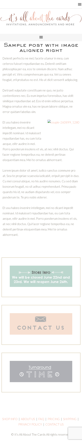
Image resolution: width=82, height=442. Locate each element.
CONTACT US (54, 424)
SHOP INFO (10, 419)
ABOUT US (28, 419)
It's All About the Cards (41, 23)
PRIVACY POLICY (30, 424)
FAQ (41, 419)
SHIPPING (69, 419)
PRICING (54, 419)
